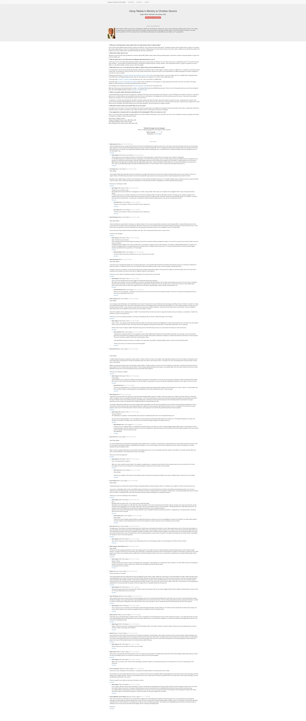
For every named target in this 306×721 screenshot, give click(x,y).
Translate (159, 134)
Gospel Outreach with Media (117, 2)
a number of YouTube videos (125, 79)
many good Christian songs (139, 85)
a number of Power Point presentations (127, 81)
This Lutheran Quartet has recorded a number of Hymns (136, 75)
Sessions (147, 2)
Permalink (112, 153)
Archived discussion (153, 17)
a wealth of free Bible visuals (139, 89)
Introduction (131, 2)
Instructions (139, 2)
